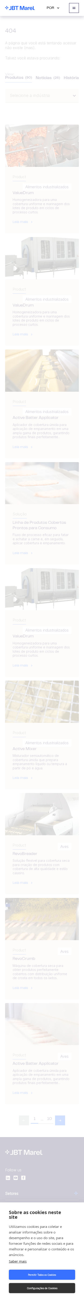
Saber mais (18, 1261)
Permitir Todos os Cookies (42, 1274)
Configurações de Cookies (42, 1288)
